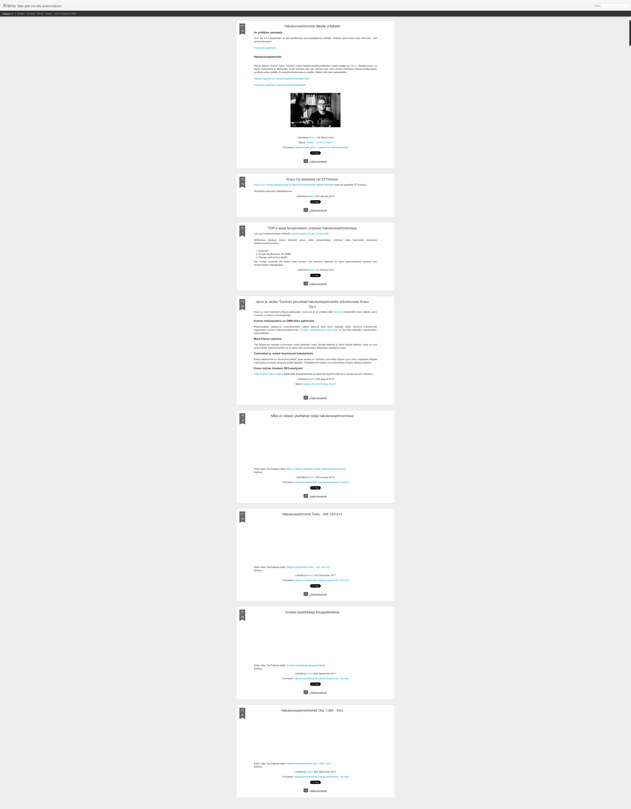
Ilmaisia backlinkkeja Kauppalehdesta (312, 612)
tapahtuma (324, 147)
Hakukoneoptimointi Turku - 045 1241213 (312, 514)
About (40, 13)
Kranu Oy (338, 311)
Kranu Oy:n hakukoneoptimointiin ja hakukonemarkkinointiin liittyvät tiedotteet (294, 184)
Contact (31, 13)
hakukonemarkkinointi (305, 482)
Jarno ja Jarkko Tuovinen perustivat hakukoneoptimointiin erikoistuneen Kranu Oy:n (312, 304)
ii (316, 147)
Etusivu (21, 13)
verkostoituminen (340, 147)
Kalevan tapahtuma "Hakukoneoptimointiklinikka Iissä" (282, 78)
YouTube (344, 482)
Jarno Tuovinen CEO (65, 13)
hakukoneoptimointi (305, 147)
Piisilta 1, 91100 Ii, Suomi (319, 142)
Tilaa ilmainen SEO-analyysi (268, 373)
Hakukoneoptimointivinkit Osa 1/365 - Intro (312, 710)
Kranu (49, 13)
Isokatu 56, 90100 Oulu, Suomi (320, 383)
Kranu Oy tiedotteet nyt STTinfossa (312, 179)
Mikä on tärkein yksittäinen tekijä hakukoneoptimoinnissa (312, 415)
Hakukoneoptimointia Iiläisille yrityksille (312, 26)
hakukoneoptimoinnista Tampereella (310, 233)
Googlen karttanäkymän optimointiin (319, 329)
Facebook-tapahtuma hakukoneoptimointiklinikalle (280, 85)
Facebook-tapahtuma (265, 47)
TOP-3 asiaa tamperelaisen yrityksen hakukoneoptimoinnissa (312, 228)
